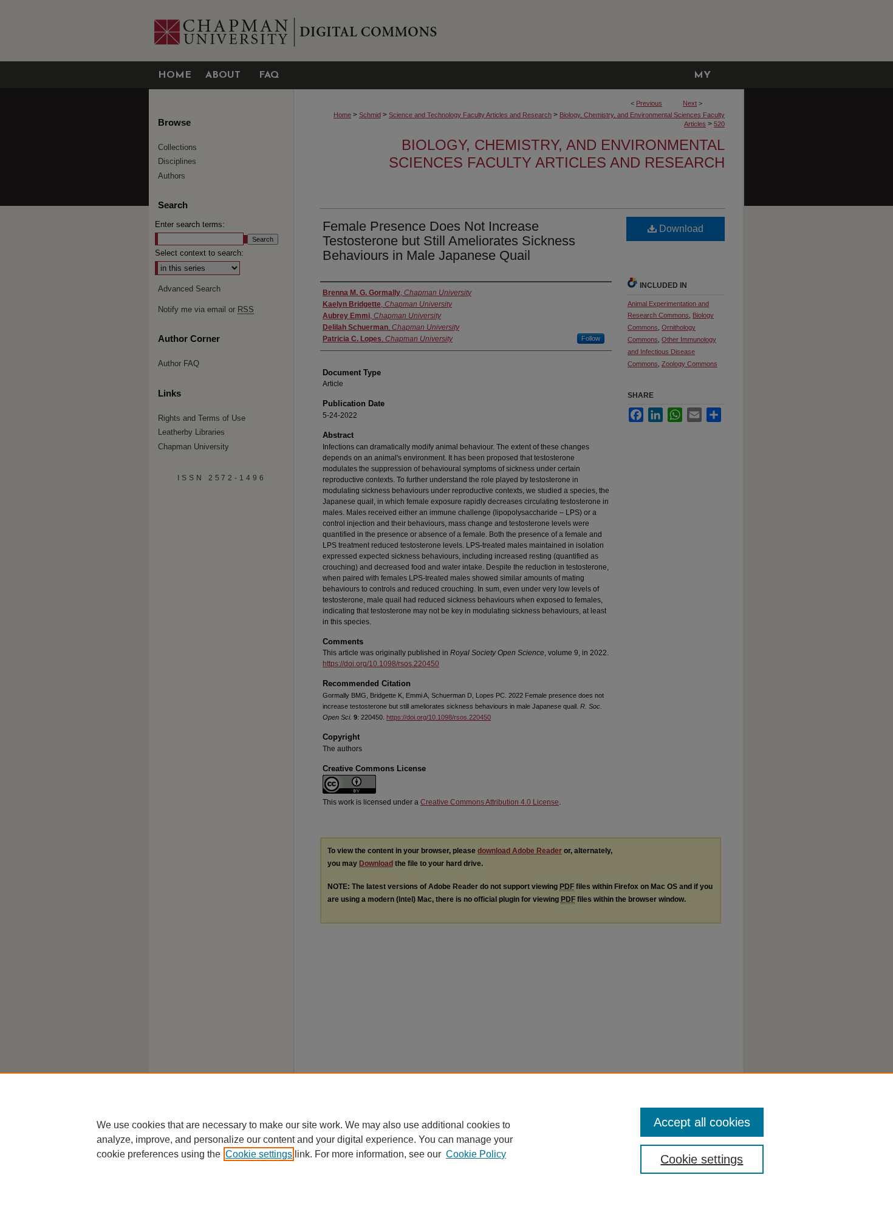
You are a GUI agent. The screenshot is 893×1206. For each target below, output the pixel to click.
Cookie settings (258, 1154)
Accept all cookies (702, 1122)
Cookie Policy (476, 1154)
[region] (446, 1139)
